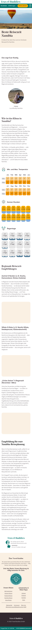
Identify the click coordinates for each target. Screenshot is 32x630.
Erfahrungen (11, 5)
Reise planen (23, 5)
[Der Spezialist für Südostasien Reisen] (16, 2)
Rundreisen (4, 5)
